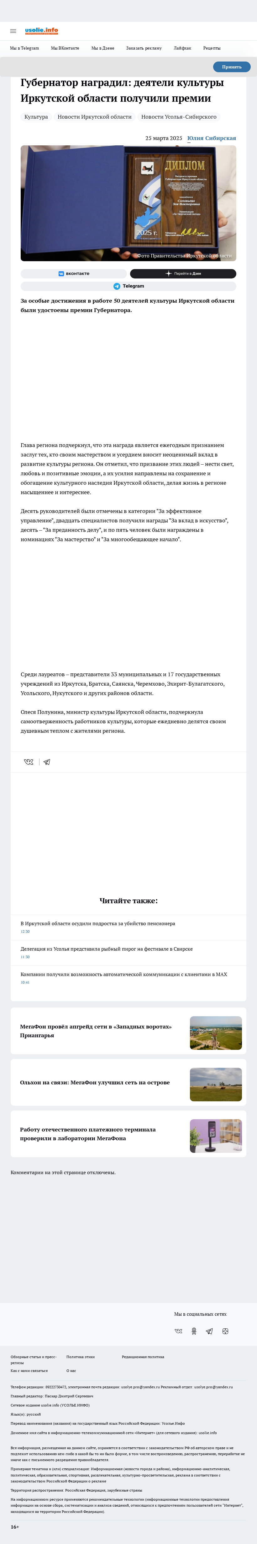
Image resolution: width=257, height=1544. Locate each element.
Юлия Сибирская (211, 138)
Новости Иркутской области (95, 116)
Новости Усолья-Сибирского (179, 116)
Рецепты (212, 48)
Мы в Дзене (103, 48)
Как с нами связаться (29, 1370)
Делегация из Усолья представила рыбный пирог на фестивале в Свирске (107, 952)
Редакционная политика (143, 1356)
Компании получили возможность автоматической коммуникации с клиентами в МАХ (124, 978)
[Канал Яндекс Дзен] (183, 273)
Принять (232, 67)
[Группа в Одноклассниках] (194, 1331)
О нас (71, 1370)
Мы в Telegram (24, 48)
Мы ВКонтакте (65, 48)
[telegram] (49, 762)
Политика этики (80, 1356)
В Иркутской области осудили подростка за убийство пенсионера (98, 927)
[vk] (29, 762)
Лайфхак (182, 48)
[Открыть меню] (13, 31)
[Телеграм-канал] (128, 286)
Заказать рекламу (144, 48)
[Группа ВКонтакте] (74, 273)
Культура (36, 116)
